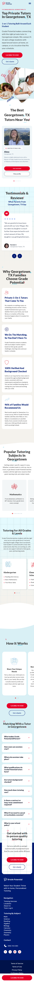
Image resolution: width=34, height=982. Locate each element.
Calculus (7, 928)
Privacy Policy (17, 970)
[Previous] (14, 256)
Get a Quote (17, 713)
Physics (6, 935)
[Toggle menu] (30, 3)
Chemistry (7, 930)
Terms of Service (17, 963)
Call (12, 55)
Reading (7, 921)
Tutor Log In (8, 908)
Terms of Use (17, 967)
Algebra (7, 923)
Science (7, 919)
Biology (6, 926)
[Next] (20, 256)
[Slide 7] (21, 513)
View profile (17, 174)
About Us (7, 906)
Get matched (17, 168)
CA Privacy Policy (17, 973)
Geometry (7, 932)
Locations (7, 904)
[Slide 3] (15, 513)
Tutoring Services (10, 901)
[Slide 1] (12, 513)
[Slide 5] (18, 513)
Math (6, 917)
